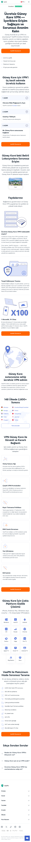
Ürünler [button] (3, 791)
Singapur (5, 420)
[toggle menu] (29, 2)
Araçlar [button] (3, 810)
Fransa (16, 410)
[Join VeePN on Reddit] (15, 827)
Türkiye (16, 420)
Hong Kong (17, 413)
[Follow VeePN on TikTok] (11, 827)
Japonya (16, 417)
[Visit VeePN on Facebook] (2, 827)
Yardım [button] (3, 800)
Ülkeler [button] (3, 815)
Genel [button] (3, 796)
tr (23, 2)
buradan (15, 105)
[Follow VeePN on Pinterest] (19, 827)
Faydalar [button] (3, 805)
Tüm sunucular (15, 425)
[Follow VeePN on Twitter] (6, 827)
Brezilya (5, 410)
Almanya (5, 407)
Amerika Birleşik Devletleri (21, 407)
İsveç (5, 417)
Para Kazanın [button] (5, 819)
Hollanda (5, 413)
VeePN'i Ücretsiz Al (15, 51)
